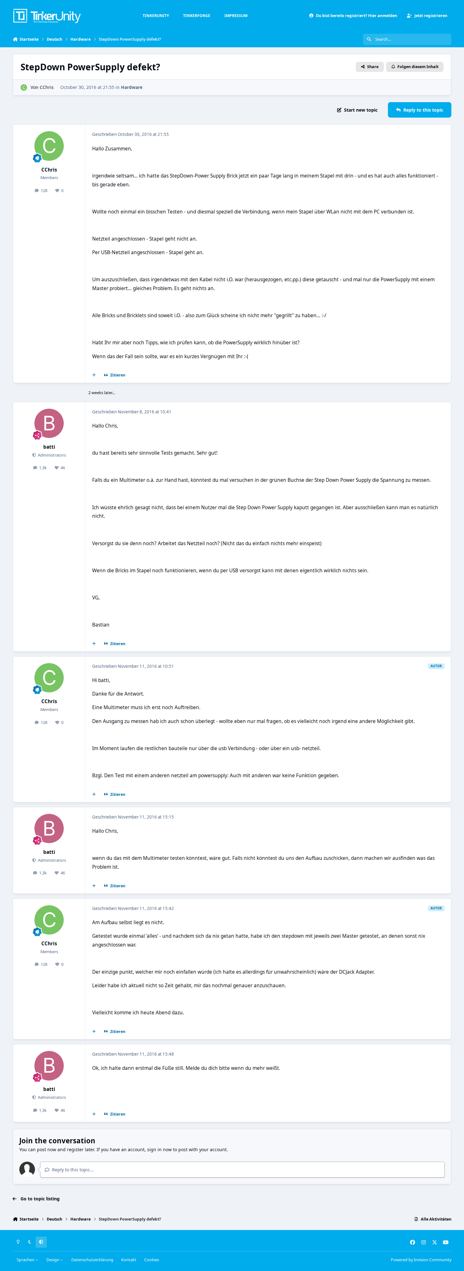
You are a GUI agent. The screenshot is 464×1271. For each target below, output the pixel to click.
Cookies (151, 1259)
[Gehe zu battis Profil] (49, 423)
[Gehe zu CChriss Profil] (24, 87)
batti (49, 447)
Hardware (131, 87)
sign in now (159, 1149)
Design (53, 1259)
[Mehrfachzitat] (94, 375)
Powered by (421, 1259)
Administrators (51, 455)
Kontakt (128, 1259)
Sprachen (26, 1259)
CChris (47, 87)
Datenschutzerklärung (92, 1259)
